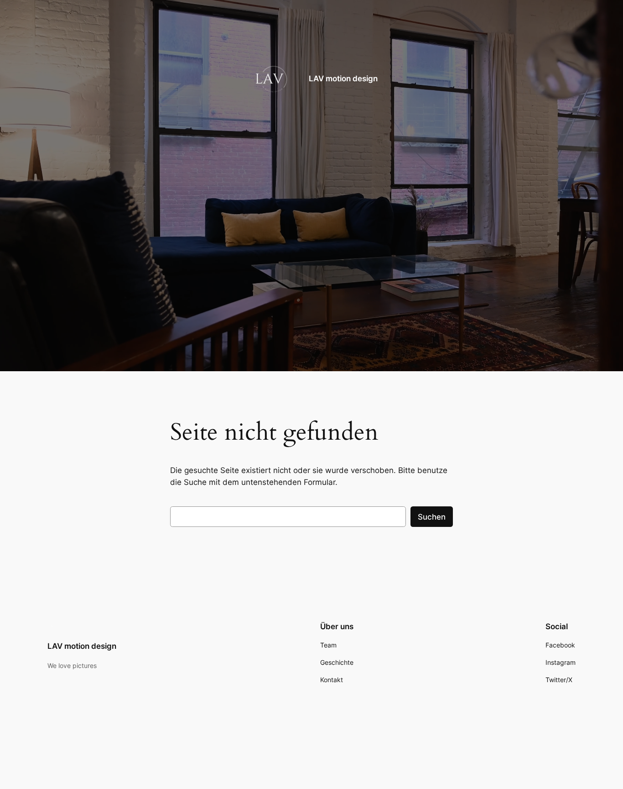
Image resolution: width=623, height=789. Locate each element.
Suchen (432, 516)
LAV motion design (343, 78)
